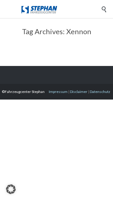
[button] (11, 189)
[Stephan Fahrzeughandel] (61, 9)
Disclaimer (78, 91)
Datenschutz (100, 91)
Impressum (58, 91)
